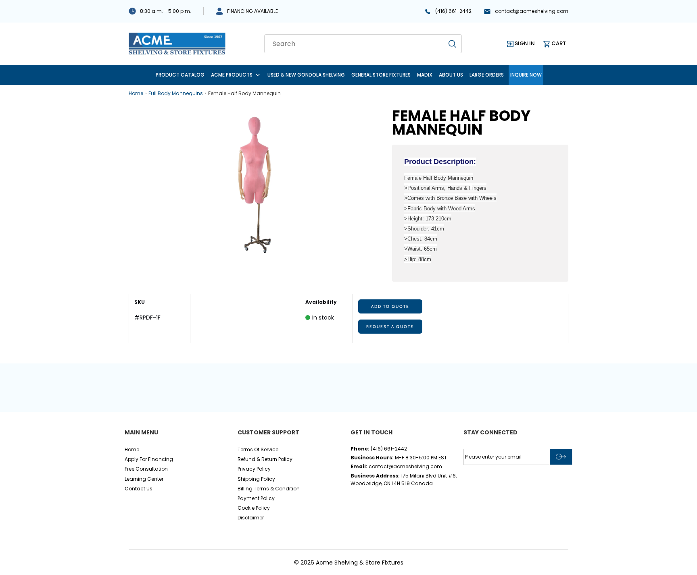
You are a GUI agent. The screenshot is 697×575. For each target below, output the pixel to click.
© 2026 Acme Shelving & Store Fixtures (348, 562)
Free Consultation (146, 468)
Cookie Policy (254, 507)
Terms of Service (258, 449)
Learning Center (144, 478)
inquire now (526, 74)
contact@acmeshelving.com (531, 11)
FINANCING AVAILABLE (252, 11)
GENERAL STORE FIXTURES (381, 74)
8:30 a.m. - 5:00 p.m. (165, 11)
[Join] (561, 457)
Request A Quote (390, 326)
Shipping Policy (256, 478)
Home (136, 93)
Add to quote (390, 306)
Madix (424, 74)
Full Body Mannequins (175, 93)
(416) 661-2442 (453, 11)
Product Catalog (180, 74)
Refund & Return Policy (265, 459)
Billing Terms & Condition (269, 488)
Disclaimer (251, 517)
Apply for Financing (149, 459)
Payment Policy (256, 498)
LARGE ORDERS (487, 74)
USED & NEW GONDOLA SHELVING (306, 74)
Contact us (138, 488)
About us (451, 74)
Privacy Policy (254, 468)
